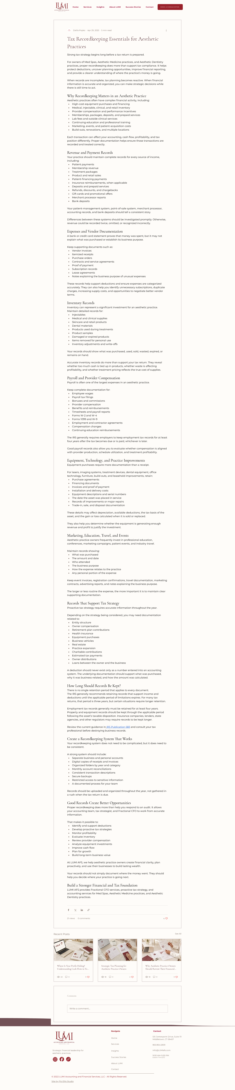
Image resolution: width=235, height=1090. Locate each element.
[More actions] (166, 30)
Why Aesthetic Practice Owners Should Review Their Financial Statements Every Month (160, 967)
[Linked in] (68, 1059)
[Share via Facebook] (68, 910)
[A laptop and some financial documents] (73, 950)
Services (115, 1044)
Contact (115, 1069)
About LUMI (117, 1063)
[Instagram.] (55, 1059)
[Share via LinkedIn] (82, 910)
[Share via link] (88, 910)
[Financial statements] (161, 950)
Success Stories (118, 1057)
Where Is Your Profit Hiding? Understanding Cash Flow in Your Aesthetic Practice (73, 967)
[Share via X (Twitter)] (75, 910)
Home (114, 1038)
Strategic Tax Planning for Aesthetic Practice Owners (113, 967)
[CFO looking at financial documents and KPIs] (117, 950)
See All (178, 933)
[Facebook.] (61, 1059)
